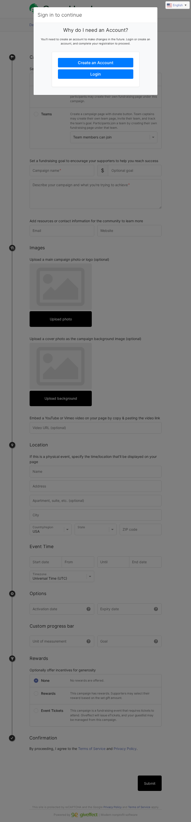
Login (95, 74)
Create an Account (95, 62)
